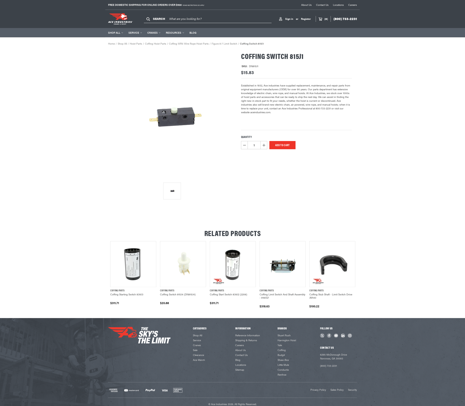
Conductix (283, 369)
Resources (173, 32)
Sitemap (239, 369)
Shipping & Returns (246, 340)
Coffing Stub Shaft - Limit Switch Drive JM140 (330, 296)
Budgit (281, 355)
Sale (195, 350)
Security (352, 389)
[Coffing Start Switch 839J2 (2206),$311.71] (233, 264)
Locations (338, 5)
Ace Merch (199, 359)
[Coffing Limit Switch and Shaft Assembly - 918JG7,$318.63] (282, 264)
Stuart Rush (284, 335)
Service (133, 32)
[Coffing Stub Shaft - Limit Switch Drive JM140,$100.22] (332, 264)
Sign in (289, 18)
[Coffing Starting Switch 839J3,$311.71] (133, 264)
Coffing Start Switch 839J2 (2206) (228, 294)
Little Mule (283, 364)
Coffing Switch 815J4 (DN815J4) (178, 294)
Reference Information (247, 335)
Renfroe (282, 374)
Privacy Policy (318, 389)
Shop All (114, 32)
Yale (280, 345)
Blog (192, 32)
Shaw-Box (283, 359)
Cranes (152, 32)
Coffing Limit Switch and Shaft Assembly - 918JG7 (282, 296)
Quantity (246, 137)
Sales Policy (337, 389)
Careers (352, 5)
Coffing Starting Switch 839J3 (126, 294)
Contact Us (322, 5)
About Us (306, 5)
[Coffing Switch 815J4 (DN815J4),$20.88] (183, 264)
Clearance (198, 355)
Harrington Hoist (287, 340)
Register (306, 18)
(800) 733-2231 (328, 365)
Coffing (282, 350)
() (326, 18)
